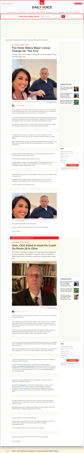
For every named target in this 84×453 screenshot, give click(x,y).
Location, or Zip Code (64, 155)
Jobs (71, 12)
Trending (49, 12)
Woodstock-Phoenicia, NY (22, 238)
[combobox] (8, 4)
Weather (55, 12)
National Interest (40, 12)
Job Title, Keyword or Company (66, 151)
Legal (67, 12)
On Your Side (30, 12)
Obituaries (61, 12)
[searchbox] (9, 3)
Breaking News (11, 12)
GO (63, 16)
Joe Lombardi (17, 105)
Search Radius (63, 160)
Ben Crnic (17, 311)
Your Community (21, 12)
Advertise (76, 12)
